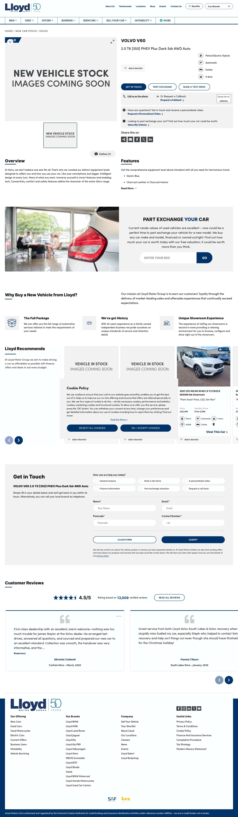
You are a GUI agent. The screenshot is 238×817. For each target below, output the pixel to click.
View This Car (215, 431)
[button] (92, 428)
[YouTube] (199, 709)
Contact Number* (172, 516)
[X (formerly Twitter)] (194, 709)
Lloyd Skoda (72, 767)
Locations (141, 6)
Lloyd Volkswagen (76, 749)
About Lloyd (127, 730)
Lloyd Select (127, 753)
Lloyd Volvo (72, 753)
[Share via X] (143, 139)
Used (28, 20)
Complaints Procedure (188, 740)
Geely (69, 771)
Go (204, 257)
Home (9, 31)
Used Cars (16, 726)
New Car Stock (26, 31)
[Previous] (219, 680)
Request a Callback (171, 100)
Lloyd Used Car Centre (78, 785)
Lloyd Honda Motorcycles (80, 780)
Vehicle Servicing (19, 753)
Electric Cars (17, 735)
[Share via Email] (130, 139)
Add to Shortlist (136, 68)
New (11, 20)
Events (162, 6)
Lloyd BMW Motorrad (78, 776)
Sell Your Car (115, 20)
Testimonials (125, 6)
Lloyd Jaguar (73, 735)
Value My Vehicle (137, 125)
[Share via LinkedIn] (150, 139)
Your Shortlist (128, 726)
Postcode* (99, 516)
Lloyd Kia (71, 740)
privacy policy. (103, 555)
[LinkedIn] (189, 709)
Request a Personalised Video (144, 114)
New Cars (15, 721)
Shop (152, 6)
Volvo (43, 31)
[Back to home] (23, 7)
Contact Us (176, 6)
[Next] (229, 680)
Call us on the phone (137, 96)
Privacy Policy (184, 721)
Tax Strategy (183, 744)
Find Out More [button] (118, 419)
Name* (97, 501)
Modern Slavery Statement (191, 749)
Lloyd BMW (72, 721)
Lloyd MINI (72, 726)
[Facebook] (178, 709)
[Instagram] (184, 709)
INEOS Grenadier (75, 758)
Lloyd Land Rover (75, 730)
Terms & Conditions (187, 726)
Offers (46, 20)
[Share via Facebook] (137, 139)
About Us (110, 6)
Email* (166, 501)
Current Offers (18, 740)
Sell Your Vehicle (130, 721)
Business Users (18, 744)
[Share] (124, 139)
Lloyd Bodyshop (130, 758)
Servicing (89, 20)
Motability (142, 20)
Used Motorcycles (20, 730)
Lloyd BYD (71, 762)
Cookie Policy (183, 730)
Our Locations (128, 735)
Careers (125, 740)
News (124, 744)
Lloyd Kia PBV (73, 744)
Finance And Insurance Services (194, 735)
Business (67, 20)
